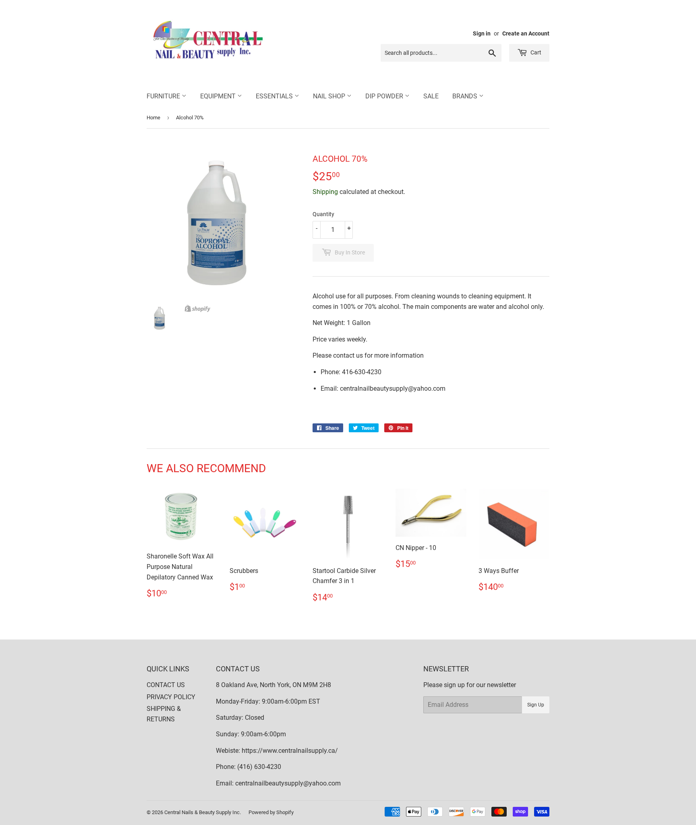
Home (153, 118)
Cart (535, 52)
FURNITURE (164, 96)
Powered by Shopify (271, 812)
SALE (431, 96)
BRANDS (465, 96)
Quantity (323, 214)
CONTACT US (166, 685)
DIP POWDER (385, 96)
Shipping (325, 192)
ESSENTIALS (275, 96)
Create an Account (525, 33)
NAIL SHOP (330, 96)
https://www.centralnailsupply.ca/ (290, 750)
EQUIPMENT (218, 96)
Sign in (482, 33)
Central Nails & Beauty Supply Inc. (202, 812)
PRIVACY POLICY (171, 697)
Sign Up (535, 705)
